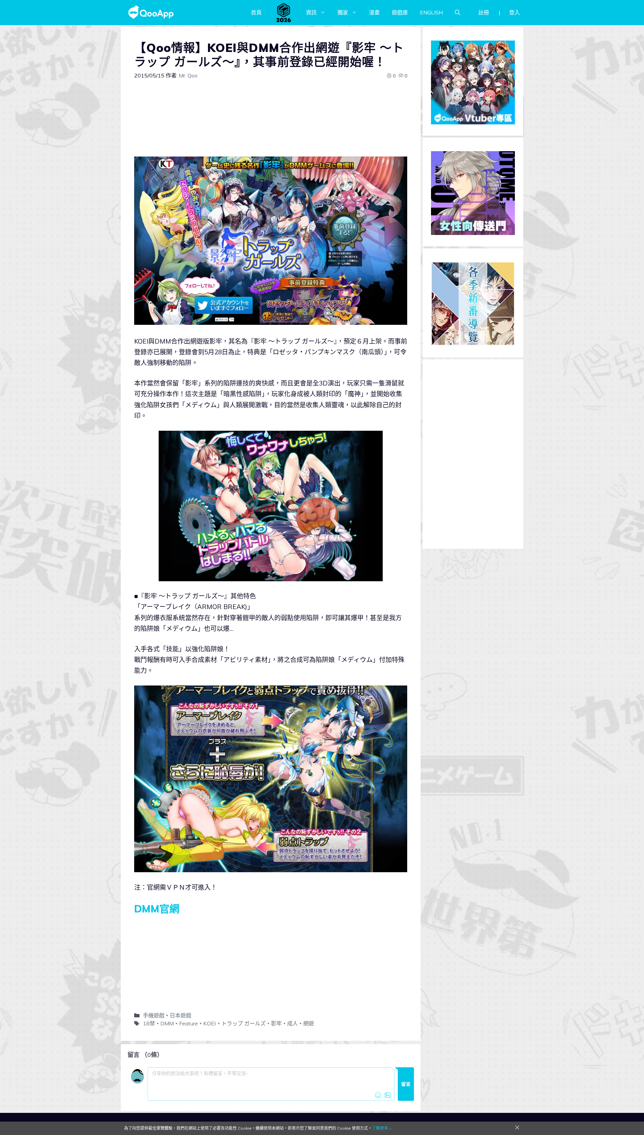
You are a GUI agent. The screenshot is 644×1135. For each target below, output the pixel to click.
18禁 (149, 1023)
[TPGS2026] (284, 12)
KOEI (209, 1023)
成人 (292, 1023)
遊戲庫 (400, 12)
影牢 (276, 1023)
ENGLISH (431, 12)
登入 (514, 12)
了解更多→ (382, 1128)
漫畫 (374, 12)
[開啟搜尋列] (457, 12)
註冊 (483, 12)
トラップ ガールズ (243, 1023)
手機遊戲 (153, 1015)
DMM (167, 1023)
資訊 (311, 12)
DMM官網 (156, 908)
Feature (188, 1023)
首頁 (256, 12)
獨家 (342, 12)
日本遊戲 (180, 1015)
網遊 (308, 1023)
